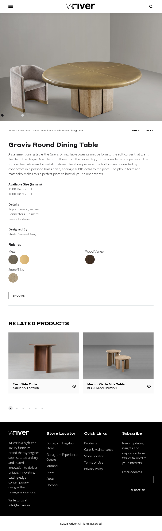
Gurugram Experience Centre (61, 457)
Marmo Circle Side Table (106, 384)
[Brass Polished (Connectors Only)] (24, 259)
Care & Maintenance (98, 449)
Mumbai (52, 466)
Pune (50, 472)
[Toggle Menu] (10, 6)
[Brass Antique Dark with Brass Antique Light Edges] (13, 259)
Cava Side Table (25, 384)
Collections (24, 130)
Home (11, 130)
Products (90, 443)
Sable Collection (42, 130)
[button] (10, 408)
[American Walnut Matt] (90, 259)
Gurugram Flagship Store (60, 445)
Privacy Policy (93, 469)
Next (150, 130)
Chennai (52, 485)
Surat (50, 479)
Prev (136, 130)
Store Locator (94, 456)
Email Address (132, 472)
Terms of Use (93, 462)
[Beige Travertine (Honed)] (13, 278)
